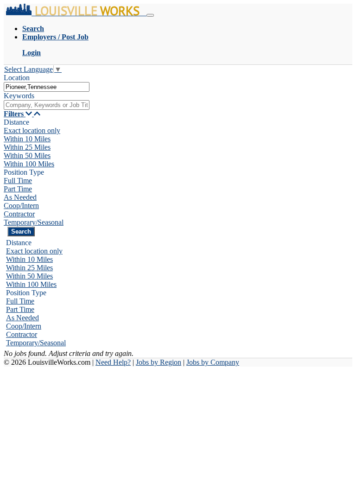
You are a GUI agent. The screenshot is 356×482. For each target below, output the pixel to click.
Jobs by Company (212, 362)
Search (33, 28)
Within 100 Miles (29, 164)
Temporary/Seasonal (34, 222)
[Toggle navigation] (150, 15)
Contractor (19, 214)
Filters (14, 114)
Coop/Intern (21, 205)
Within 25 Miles (27, 147)
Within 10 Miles (27, 139)
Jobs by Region (158, 362)
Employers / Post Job (55, 37)
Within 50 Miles (27, 155)
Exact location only (32, 130)
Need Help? (113, 362)
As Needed (20, 197)
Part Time (18, 189)
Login (31, 53)
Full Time (18, 180)
